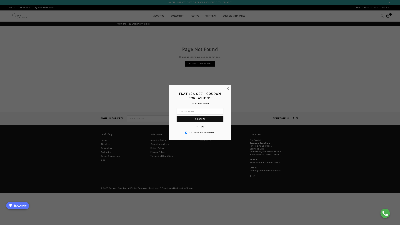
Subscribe (200, 119)
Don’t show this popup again (202, 132)
